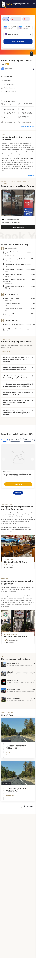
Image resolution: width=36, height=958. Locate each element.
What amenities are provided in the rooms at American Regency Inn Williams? (16, 359)
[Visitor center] (18, 621)
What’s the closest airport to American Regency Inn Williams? (17, 393)
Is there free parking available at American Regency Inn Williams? (15, 368)
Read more (30, 175)
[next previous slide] (4, 200)
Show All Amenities (27, 126)
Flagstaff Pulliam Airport (12, 324)
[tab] (18, 359)
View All (18, 492)
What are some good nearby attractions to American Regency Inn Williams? (16, 413)
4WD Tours (27, 440)
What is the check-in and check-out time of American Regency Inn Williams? (16, 402)
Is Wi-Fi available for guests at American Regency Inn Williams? (15, 377)
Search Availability (18, 41)
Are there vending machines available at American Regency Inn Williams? (17, 385)
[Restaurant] (18, 547)
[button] (33, 536)
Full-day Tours (15, 440)
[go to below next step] (31, 53)
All (4, 440)
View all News (28, 806)
